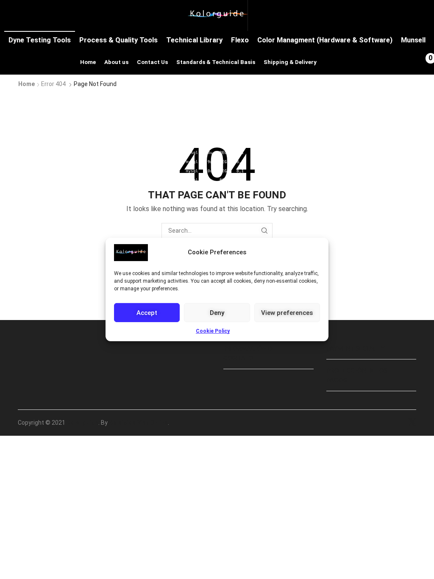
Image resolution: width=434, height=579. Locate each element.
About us (116, 61)
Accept (146, 312)
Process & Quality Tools (118, 40)
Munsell (413, 40)
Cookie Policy (213, 331)
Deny (217, 312)
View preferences (287, 312)
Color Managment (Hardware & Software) (324, 40)
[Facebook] (396, 423)
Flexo (240, 40)
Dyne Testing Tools (39, 40)
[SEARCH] (265, 231)
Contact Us (152, 61)
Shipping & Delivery (290, 61)
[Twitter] (412, 423)
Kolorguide (82, 422)
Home (88, 61)
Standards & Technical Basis (215, 61)
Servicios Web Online (138, 422)
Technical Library (194, 40)
